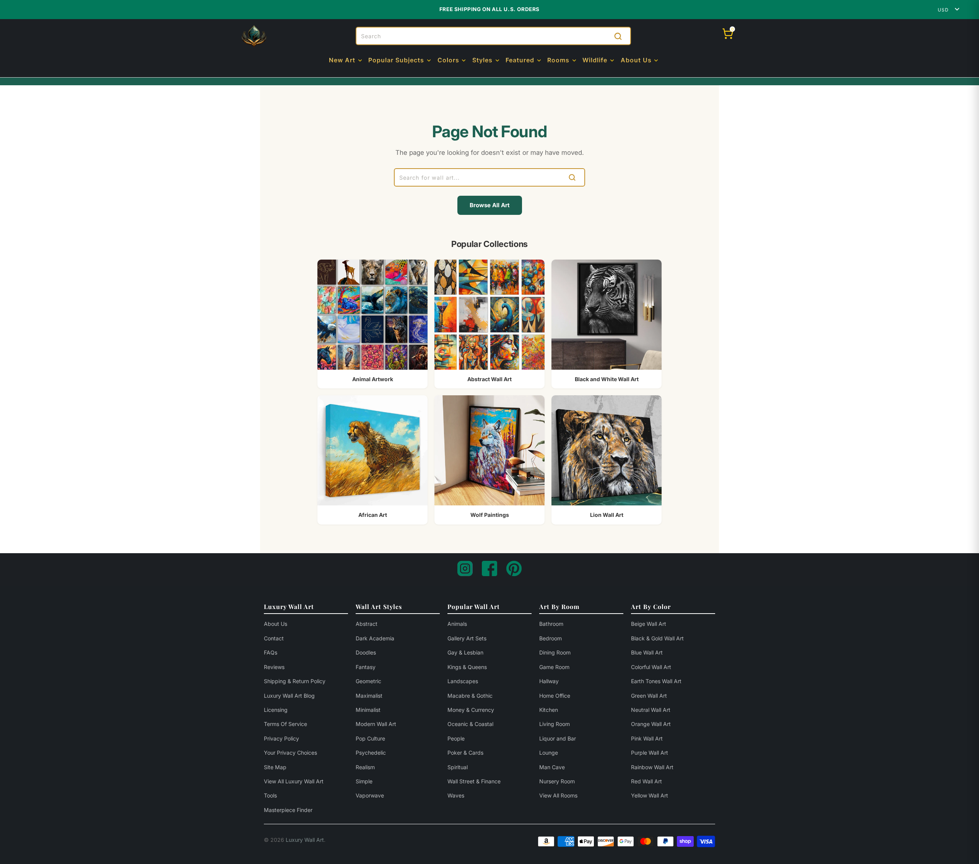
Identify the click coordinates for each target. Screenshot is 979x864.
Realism (365, 767)
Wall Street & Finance (474, 781)
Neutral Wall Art (650, 709)
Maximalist (369, 695)
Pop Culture (370, 738)
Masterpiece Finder (288, 810)
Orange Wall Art (651, 724)
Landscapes (462, 681)
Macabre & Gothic (470, 695)
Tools (270, 795)
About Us (275, 623)
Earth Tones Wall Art (656, 681)
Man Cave (552, 767)
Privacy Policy (281, 738)
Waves (455, 795)
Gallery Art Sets (466, 638)
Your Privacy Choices (290, 752)
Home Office (554, 695)
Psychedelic (371, 752)
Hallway (549, 681)
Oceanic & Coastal (470, 724)
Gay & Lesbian (465, 652)
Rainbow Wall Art (652, 767)
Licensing (276, 709)
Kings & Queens (467, 667)
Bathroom (551, 623)
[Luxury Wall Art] (254, 36)
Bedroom (550, 638)
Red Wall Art (646, 781)
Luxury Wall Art (305, 839)
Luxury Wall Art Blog (289, 695)
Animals (457, 623)
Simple (364, 781)
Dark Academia (375, 638)
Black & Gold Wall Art (657, 638)
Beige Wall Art (648, 623)
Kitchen (548, 709)
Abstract (366, 623)
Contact (274, 638)
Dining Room (555, 652)
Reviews (274, 667)
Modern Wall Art (376, 724)
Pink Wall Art (647, 738)
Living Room (554, 724)
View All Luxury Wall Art (294, 781)
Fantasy (366, 667)
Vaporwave (370, 795)
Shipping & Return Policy (294, 681)
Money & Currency (470, 709)
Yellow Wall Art (649, 795)
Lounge (548, 752)
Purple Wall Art (649, 752)
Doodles (366, 652)
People (456, 738)
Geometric (368, 681)
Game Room (554, 667)
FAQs (270, 652)
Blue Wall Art (647, 652)
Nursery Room (557, 781)
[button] (346, 61)
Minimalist (368, 709)
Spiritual (457, 767)
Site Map (275, 767)
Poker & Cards (465, 752)
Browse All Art (490, 205)
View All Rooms (558, 795)
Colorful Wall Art (651, 667)
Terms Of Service (285, 724)
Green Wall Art (649, 695)
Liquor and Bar (557, 738)
